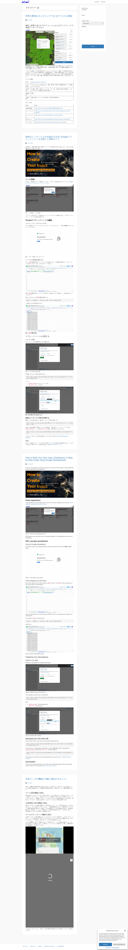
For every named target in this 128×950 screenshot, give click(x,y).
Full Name (84, 9)
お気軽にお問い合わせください (54, 444)
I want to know (85, 20)
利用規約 (40, 946)
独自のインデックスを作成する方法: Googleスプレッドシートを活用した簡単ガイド (49, 137)
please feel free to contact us (50, 765)
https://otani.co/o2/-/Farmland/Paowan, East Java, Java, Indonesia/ (51, 122)
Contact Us (97, 2)
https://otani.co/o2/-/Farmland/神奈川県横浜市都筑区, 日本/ (49, 108)
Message (84, 26)
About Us (25, 946)
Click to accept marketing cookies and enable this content (49, 163)
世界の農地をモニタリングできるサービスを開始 (49, 15)
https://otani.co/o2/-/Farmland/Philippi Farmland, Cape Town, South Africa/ (52, 119)
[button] (125, 930)
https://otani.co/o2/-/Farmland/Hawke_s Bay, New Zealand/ (49, 115)
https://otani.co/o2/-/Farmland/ (38, 82)
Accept (105, 944)
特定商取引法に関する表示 (49, 946)
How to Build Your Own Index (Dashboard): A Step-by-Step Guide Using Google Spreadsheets (49, 458)
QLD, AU (57, 436)
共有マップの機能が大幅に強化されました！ (47, 778)
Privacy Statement (115, 947)
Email (83, 15)
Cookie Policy (108, 947)
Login (104, 2)
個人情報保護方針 (60, 946)
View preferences (119, 944)
